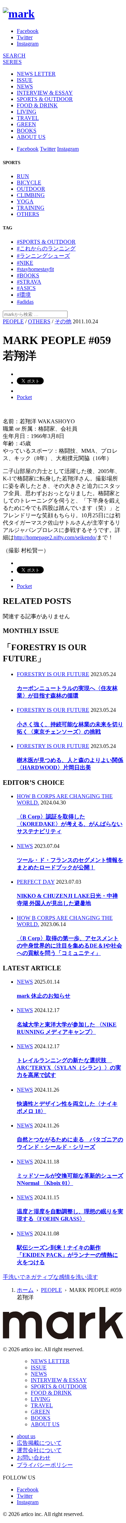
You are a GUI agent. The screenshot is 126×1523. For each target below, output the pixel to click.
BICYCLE (29, 183)
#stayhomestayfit (35, 269)
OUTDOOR (31, 189)
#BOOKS (28, 275)
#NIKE (25, 263)
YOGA (25, 201)
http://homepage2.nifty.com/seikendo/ (55, 537)
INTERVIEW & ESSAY (45, 93)
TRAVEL (28, 118)
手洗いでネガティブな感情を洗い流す (50, 1277)
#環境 (24, 295)
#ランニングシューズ (43, 256)
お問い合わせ (33, 1458)
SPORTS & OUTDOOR (45, 99)
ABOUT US (31, 137)
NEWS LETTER (36, 74)
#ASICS (26, 288)
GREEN (26, 124)
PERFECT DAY (36, 882)
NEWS (25, 86)
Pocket (24, 397)
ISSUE (25, 80)
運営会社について (39, 1450)
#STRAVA (29, 282)
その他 (63, 321)
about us (26, 1436)
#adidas (25, 302)
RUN (23, 176)
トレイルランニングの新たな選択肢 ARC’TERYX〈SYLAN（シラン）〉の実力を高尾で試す (69, 1067)
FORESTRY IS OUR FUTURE (53, 674)
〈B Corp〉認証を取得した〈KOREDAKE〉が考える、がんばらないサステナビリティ (69, 824)
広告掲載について (39, 1443)
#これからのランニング (46, 248)
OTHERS (28, 214)
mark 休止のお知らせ (43, 996)
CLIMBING (31, 195)
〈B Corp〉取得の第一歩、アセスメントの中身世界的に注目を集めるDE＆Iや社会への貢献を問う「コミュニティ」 (69, 945)
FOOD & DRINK (37, 105)
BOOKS (26, 131)
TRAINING (30, 208)
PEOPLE (13, 321)
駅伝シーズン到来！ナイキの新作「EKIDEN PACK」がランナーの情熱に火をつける (67, 1255)
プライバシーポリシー (45, 1465)
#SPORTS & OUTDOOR (46, 242)
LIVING (26, 112)
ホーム (25, 1290)
